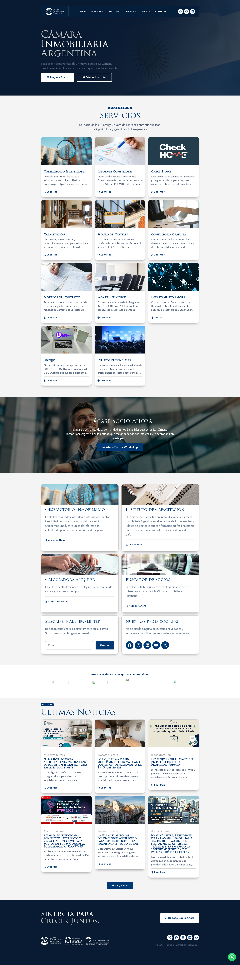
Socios (146, 11)
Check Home (161, 171)
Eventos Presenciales (114, 360)
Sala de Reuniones (112, 297)
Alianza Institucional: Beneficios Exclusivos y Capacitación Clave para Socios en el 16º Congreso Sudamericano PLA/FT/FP (64, 841)
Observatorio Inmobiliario (65, 171)
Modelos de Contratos (62, 297)
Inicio (83, 11)
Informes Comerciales (115, 171)
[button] (120, 885)
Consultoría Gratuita (168, 234)
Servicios (131, 11)
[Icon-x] (169, 937)
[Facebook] (129, 645)
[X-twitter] (165, 645)
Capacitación (54, 234)
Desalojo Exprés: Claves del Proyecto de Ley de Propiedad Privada (172, 762)
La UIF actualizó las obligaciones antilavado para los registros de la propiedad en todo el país (118, 839)
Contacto (161, 11)
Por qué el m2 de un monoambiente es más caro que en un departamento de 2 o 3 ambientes (120, 763)
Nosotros (97, 11)
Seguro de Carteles (113, 234)
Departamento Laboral (169, 297)
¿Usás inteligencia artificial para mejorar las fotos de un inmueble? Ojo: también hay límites (65, 763)
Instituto (114, 11)
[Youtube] (156, 645)
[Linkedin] (192, 11)
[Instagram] (186, 11)
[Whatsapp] (180, 11)
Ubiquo (49, 360)
